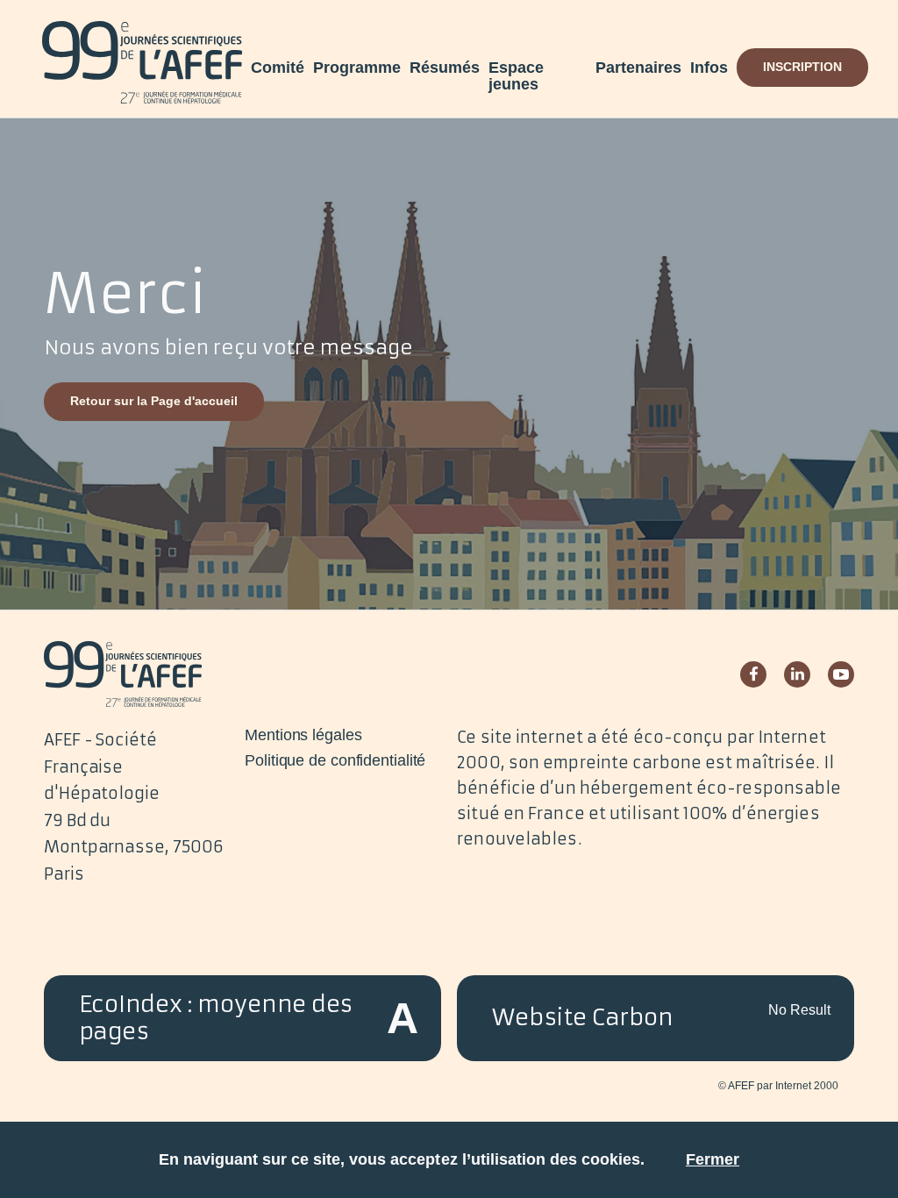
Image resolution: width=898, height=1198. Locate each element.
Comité (277, 67)
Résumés (445, 67)
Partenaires (638, 67)
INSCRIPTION (802, 67)
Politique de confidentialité (335, 760)
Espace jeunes (516, 76)
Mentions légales (303, 735)
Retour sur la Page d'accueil (154, 401)
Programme (357, 67)
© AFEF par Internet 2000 (778, 1086)
